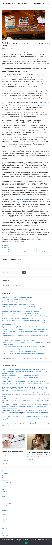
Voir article (5, 460)
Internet (4, 489)
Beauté (4, 475)
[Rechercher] (24, 272)
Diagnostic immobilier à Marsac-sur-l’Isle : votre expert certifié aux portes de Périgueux (25, 316)
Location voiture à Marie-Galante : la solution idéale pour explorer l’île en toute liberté (25, 335)
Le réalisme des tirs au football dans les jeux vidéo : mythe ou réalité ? (21, 356)
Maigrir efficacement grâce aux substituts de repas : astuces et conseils (21, 309)
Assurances (5, 471)
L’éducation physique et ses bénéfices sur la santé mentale (18, 318)
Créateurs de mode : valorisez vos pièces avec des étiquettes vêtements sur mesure (25, 329)
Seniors (4, 533)
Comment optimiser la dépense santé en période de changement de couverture (23, 346)
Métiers (4, 450)
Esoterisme (5, 507)
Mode (3, 521)
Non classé (5, 524)
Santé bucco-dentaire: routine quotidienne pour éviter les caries (19, 338)
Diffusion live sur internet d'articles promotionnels (23, 3)
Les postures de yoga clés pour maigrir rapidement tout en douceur (20, 311)
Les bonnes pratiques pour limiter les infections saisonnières (18, 306)
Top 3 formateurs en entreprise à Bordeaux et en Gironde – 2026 (20, 327)
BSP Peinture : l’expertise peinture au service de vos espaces (18, 340)
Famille (4, 487)
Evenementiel (5, 510)
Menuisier (4, 517)
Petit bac (6, 247)
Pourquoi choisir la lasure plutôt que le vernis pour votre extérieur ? (22, 250)
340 (6, 463)
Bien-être (4, 478)
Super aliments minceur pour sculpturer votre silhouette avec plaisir (20, 313)
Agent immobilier (6, 503)
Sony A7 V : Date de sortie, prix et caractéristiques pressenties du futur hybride (23, 320)
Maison (4, 494)
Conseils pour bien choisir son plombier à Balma (15, 299)
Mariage (4, 514)
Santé (3, 530)
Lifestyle (4, 491)
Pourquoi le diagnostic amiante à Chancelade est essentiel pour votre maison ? (23, 353)
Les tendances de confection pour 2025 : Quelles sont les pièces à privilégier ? (25, 252)
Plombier (4, 519)
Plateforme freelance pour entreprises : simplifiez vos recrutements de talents (23, 349)
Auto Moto (5, 473)
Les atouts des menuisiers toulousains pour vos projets (17, 297)
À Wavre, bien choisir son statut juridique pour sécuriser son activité (12, 454)
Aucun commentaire (19, 458)
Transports (5, 535)
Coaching (4, 505)
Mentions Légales (7, 482)
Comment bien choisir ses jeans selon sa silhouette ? (16, 302)
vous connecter (13, 262)
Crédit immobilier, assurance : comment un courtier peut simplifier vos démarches (24, 358)
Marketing (4, 496)
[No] (50, 541)
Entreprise (5, 480)
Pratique (6, 245)
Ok (26, 542)
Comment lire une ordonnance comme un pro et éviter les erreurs (20, 351)
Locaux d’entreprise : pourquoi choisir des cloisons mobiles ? (18, 304)
